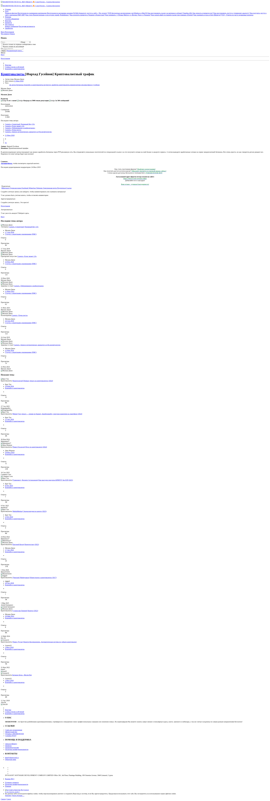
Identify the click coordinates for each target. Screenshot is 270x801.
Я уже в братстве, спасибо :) (12, 792)
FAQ (6, 11)
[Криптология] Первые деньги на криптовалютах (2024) (32, 381)
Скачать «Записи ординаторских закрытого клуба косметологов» (28, 132)
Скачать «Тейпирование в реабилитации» (20, 128)
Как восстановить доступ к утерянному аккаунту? (231, 13)
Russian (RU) (9, 779)
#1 (6, 143)
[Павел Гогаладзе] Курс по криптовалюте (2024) (29, 447)
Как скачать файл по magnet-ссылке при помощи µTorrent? (172, 15)
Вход (2, 55)
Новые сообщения (11, 26)
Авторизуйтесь (6, 163)
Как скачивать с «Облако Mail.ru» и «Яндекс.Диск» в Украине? (128, 15)
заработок (55, 85)
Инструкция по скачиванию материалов (32, 13)
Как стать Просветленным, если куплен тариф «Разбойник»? (48, 15)
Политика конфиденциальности (16, 749)
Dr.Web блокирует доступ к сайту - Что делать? (90, 13)
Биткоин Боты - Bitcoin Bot (22, 675)
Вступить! (25, 790)
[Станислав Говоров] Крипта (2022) (25, 611)
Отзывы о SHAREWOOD (14, 734)
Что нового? (9, 24)
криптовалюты (64, 85)
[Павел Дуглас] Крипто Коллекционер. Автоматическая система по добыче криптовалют (44, 642)
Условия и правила (12, 782)
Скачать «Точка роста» (13, 130)
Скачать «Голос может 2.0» (14, 126)
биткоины (20, 85)
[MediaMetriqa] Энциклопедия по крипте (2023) (29, 511)
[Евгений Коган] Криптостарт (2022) (25, 544)
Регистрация (5, 58)
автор (14, 85)
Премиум (8, 23)
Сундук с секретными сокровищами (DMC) (21, 234)
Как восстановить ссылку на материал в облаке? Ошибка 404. (170, 13)
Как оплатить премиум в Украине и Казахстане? (87, 15)
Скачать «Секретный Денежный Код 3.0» (20, 124)
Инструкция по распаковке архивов (60, 13)
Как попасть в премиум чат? (203, 13)
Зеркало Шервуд (11, 744)
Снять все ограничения (13, 730)
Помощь (8, 17)
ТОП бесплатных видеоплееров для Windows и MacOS (127, 13)
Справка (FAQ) (10, 736)
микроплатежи (75, 85)
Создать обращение (12, 19)
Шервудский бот (11, 732)
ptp (10, 85)
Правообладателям (12, 747)
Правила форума (11, 13)
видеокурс (47, 85)
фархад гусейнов (93, 85)
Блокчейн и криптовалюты (14, 388)
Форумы (8, 21)
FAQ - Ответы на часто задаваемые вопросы (237, 15)
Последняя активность (27, 26)
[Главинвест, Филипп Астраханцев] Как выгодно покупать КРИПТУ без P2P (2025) (42, 480)
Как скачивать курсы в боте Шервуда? (207, 15)
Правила (8, 746)
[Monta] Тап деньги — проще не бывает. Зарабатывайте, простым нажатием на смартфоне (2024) (47, 414)
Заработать (9, 28)
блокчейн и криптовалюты (34, 85)
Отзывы (8, 9)
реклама (84, 85)
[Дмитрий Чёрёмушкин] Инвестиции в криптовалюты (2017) (34, 577)
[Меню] (2, 4)
